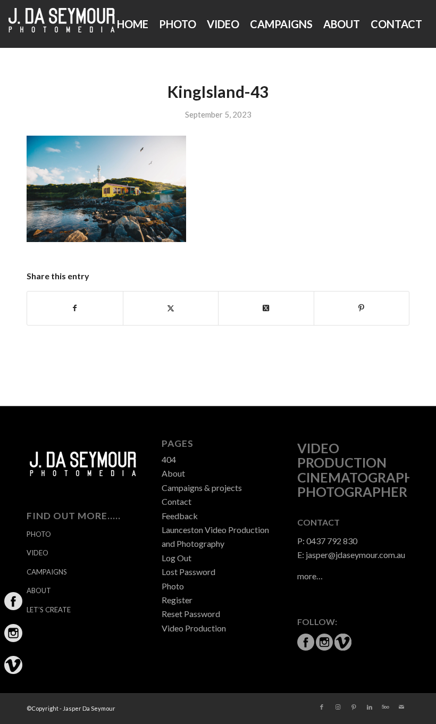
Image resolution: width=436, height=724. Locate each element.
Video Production (194, 628)
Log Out (176, 558)
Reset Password (191, 614)
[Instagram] (338, 707)
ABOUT (39, 590)
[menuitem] (133, 24)
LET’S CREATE (49, 609)
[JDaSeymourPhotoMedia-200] (62, 24)
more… (310, 576)
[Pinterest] (354, 707)
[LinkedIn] (370, 707)
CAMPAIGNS (47, 572)
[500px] (385, 707)
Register (177, 600)
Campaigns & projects (202, 487)
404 (169, 459)
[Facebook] (322, 707)
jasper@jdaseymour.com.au (355, 555)
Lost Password (188, 572)
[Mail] (401, 707)
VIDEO (37, 552)
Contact (176, 501)
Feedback (180, 516)
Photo (173, 586)
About (173, 473)
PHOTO (39, 534)
